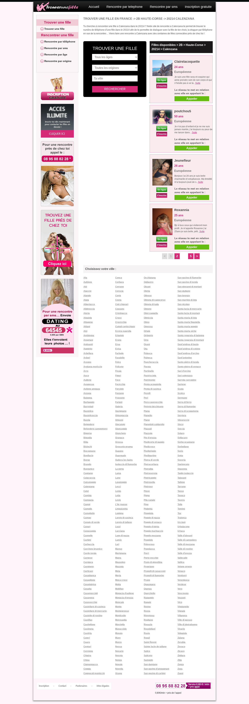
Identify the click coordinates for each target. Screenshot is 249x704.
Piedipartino (150, 455)
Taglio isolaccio (185, 473)
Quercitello (149, 593)
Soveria (182, 460)
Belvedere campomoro (95, 429)
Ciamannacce (90, 664)
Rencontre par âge (55, 54)
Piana (147, 411)
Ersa (117, 344)
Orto (146, 340)
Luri (117, 544)
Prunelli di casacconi (154, 571)
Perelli (147, 393)
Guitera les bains (124, 460)
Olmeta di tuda (151, 304)
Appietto (87, 349)
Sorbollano (183, 446)
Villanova (182, 615)
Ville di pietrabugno (187, 624)
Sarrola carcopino (187, 380)
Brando (87, 464)
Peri (146, 398)
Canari (86, 526)
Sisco (180, 424)
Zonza (181, 664)
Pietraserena (150, 473)
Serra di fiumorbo (187, 406)
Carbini (87, 540)
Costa (118, 300)
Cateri (86, 638)
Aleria (86, 313)
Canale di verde (91, 522)
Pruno (147, 580)
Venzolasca (183, 580)
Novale (118, 664)
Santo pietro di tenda (188, 362)
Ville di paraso (185, 620)
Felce (118, 362)
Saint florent (150, 642)
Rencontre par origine (57, 61)
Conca (118, 277)
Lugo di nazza (122, 535)
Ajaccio (87, 291)
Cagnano (88, 473)
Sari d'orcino (184, 371)
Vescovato (183, 593)
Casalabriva (89, 584)
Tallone (181, 482)
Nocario (119, 651)
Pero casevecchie (153, 402)
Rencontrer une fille (57, 35)
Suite (197, 83)
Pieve (147, 491)
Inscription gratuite (198, 7)
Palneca (148, 357)
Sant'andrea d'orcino (188, 353)
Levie (118, 500)
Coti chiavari (121, 304)
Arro (85, 371)
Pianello (148, 415)
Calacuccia (89, 478)
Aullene (87, 380)
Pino (146, 504)
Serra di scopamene (188, 411)
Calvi (86, 491)
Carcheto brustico (92, 549)
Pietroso (148, 486)
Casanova (88, 597)
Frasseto (119, 398)
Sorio (180, 451)
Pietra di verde (151, 460)
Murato (118, 633)
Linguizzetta (121, 509)
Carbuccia (88, 544)
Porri (146, 553)
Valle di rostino (185, 549)
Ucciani (181, 522)
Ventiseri (182, 575)
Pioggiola (148, 513)
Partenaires (81, 686)
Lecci (118, 486)
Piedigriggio (150, 451)
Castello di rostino (92, 615)
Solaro (181, 433)
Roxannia (181, 210)
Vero (180, 589)
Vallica (181, 562)
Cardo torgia (89, 553)
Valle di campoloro (187, 540)
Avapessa (88, 384)
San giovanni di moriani (190, 286)
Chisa (86, 660)
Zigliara (181, 655)
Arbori (86, 357)
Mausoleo (120, 562)
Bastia (86, 420)
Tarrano (182, 486)
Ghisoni (119, 420)
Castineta (88, 629)
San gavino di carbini (154, 673)
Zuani (180, 673)
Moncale (119, 602)
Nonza (118, 660)
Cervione (88, 651)
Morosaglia (121, 620)
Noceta (119, 655)
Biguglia (87, 437)
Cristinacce (121, 313)
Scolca (181, 393)
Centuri (87, 646)
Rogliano (148, 620)
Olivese (148, 295)
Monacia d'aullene (124, 593)
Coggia (87, 669)
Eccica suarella (123, 331)
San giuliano (184, 291)
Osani (147, 344)
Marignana (120, 553)
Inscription (44, 686)
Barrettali (88, 406)
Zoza (180, 669)
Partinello (149, 371)
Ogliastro (148, 282)
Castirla (87, 633)
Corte (118, 295)
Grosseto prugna (124, 446)
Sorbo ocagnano (186, 442)
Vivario (181, 629)
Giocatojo (120, 424)
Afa (85, 277)
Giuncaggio (121, 429)
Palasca (148, 353)
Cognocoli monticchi (94, 673)
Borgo (86, 460)
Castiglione (89, 624)
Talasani (182, 478)
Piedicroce (149, 446)
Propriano (149, 566)
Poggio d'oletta (151, 526)
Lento (118, 491)
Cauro (86, 642)
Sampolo (148, 660)
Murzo (118, 642)
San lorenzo (184, 295)
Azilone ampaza (91, 389)
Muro (117, 638)
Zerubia (181, 642)
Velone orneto (185, 566)
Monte (118, 606)
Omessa (148, 326)
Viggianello (183, 606)
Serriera (182, 415)
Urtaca (181, 531)
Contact (62, 686)
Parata (147, 366)
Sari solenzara (185, 375)
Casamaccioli (90, 593)
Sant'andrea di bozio (188, 344)
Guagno (119, 451)
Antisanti (88, 344)
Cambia (87, 495)
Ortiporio (148, 335)
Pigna (147, 495)
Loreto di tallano (123, 522)
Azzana (87, 393)
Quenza (148, 589)
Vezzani (181, 597)
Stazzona (182, 469)
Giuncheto (120, 433)
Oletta (147, 291)
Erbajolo (119, 335)
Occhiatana (150, 277)
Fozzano (119, 393)
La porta (119, 469)
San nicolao (184, 304)
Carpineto (88, 566)
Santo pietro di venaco (189, 366)
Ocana (118, 673)
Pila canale (149, 500)
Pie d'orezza (150, 437)
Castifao (87, 620)
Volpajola (182, 633)
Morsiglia (120, 624)
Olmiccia (148, 318)
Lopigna (119, 513)
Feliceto (119, 366)
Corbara (119, 282)
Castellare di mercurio (95, 611)
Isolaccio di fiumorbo (126, 464)
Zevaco (181, 646)
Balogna (87, 398)
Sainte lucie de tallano (155, 646)
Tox (179, 513)
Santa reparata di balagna (191, 335)
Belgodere (88, 424)
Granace (119, 437)
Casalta (87, 589)
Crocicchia (121, 322)
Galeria (119, 406)
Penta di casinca (152, 389)
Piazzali (148, 429)
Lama (118, 473)
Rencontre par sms (164, 7)
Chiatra (87, 655)
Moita (118, 584)
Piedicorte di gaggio (154, 442)
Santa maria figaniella (189, 322)
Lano (117, 478)
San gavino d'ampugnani (156, 669)
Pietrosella (149, 482)
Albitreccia (89, 309)
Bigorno (87, 433)
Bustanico (88, 469)
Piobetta (148, 509)
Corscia (119, 291)
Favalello (119, 357)
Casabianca (89, 575)
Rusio (147, 633)
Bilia (85, 442)
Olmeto (147, 309)
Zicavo (181, 651)
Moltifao (119, 589)
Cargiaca (88, 562)
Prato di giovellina (153, 562)
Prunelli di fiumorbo (154, 575)
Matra (118, 558)
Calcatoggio (89, 482)
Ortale (147, 331)
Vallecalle (182, 558)
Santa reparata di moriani (191, 340)
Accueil (94, 7)
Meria (118, 575)
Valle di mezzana (186, 544)
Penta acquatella (152, 384)
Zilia (180, 660)
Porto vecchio (151, 558)
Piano (147, 420)
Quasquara (149, 584)
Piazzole (148, 433)
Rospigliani (149, 629)
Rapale (147, 602)
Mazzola (119, 566)
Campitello (89, 513)
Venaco (181, 571)
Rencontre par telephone (124, 7)
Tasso (181, 491)
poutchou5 (182, 111)
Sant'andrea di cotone (189, 349)
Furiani (118, 402)
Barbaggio (88, 402)
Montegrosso (122, 611)
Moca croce (121, 580)
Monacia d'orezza (124, 597)
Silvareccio (183, 420)
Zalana (181, 638)
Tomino (181, 509)
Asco (86, 375)
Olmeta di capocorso (154, 300)
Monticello (120, 615)
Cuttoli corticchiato (125, 326)
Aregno (87, 362)
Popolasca (149, 549)
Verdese (182, 584)
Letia (117, 495)
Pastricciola (150, 375)
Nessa (118, 646)
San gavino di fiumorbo (189, 277)
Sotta (180, 455)
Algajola (87, 318)
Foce (117, 380)
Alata (86, 300)
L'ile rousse (121, 504)
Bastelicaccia (90, 415)
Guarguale (120, 455)
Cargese (87, 558)
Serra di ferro (184, 402)
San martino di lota (187, 300)
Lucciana (120, 531)
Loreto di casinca (124, 517)
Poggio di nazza (152, 517)
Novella (119, 669)
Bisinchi (87, 446)
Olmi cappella (151, 313)
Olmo (146, 322)
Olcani (147, 286)
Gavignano (120, 411)
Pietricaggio (150, 478)
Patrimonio (149, 380)
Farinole (119, 353)
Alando (87, 295)
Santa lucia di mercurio (189, 309)
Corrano (119, 286)
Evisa (118, 349)
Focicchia (120, 384)
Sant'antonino (185, 357)
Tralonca (182, 517)
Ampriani (88, 340)
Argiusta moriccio (92, 366)
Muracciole (121, 629)
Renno (147, 606)
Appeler (191, 98)
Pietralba (148, 469)
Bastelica (88, 411)
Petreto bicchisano (153, 406)
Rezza (147, 611)
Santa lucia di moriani (189, 313)
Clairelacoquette (187, 61)
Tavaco (181, 495)
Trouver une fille (57, 22)
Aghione (87, 282)
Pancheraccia (151, 362)
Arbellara (88, 353)
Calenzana (88, 486)
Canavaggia (89, 531)
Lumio (118, 540)
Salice (147, 651)
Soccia (181, 429)
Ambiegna (88, 335)
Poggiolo (148, 540)
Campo (87, 517)
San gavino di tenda (188, 282)
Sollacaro (182, 437)
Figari (118, 375)
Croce (118, 318)
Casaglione (89, 580)
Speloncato (183, 464)
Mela (117, 571)
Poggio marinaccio (153, 531)
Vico (180, 602)
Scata (181, 389)
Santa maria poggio (188, 326)
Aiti (85, 286)
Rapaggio (149, 597)
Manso (118, 549)
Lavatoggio (121, 482)
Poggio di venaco (153, 522)
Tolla (180, 504)
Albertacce (89, 304)
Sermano (182, 398)
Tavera (181, 500)
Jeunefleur (182, 160)
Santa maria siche (187, 331)
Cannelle (88, 535)
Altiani (86, 326)
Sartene (182, 384)
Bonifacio (88, 455)
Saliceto (148, 655)
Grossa (119, 442)
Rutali (147, 638)
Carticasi (88, 571)
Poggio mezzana (152, 535)
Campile (87, 509)
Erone (118, 340)
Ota (145, 349)
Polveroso (149, 544)
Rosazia (148, 624)
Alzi (85, 331)
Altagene (88, 322)
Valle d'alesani (185, 535)
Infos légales (103, 686)
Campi (86, 504)
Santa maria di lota (187, 318)
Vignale (181, 611)
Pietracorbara (151, 464)
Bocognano (89, 451)
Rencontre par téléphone (59, 41)
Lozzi (117, 526)
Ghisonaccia (121, 415)
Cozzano (119, 309)
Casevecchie (90, 602)
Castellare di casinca (94, 606)
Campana (88, 500)
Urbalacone (184, 526)
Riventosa (149, 615)
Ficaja (118, 371)
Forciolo (119, 389)
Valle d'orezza (185, 553)
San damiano (150, 664)
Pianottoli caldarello (154, 424)
